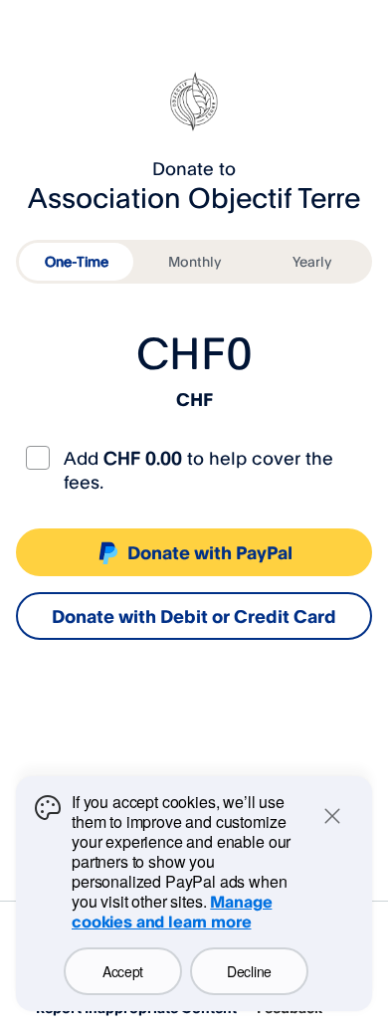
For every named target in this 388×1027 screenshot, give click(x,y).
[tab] (76, 262)
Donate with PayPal (209, 552)
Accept (122, 971)
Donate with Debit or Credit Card (194, 616)
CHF (194, 399)
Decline (249, 971)
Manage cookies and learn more (172, 911)
